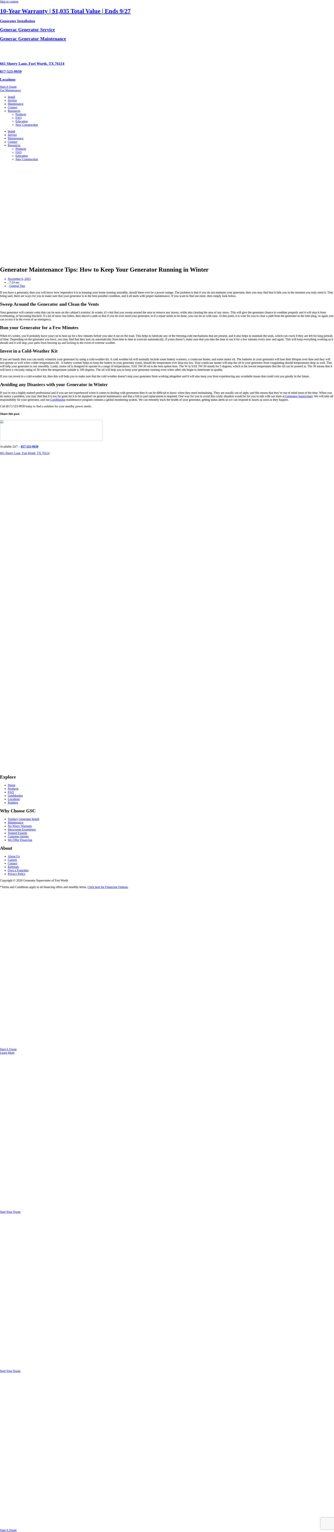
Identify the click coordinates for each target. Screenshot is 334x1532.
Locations (7, 79)
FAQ (18, 117)
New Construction (26, 124)
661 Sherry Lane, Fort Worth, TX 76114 (32, 64)
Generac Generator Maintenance (33, 38)
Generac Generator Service (27, 29)
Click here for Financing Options (108, 887)
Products (20, 114)
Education (21, 121)
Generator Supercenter (299, 396)
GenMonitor (58, 399)
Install (11, 97)
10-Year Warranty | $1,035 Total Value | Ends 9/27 (65, 11)
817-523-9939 (11, 72)
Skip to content (9, 1)
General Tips (17, 286)
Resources (14, 110)
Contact (12, 107)
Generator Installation (17, 21)
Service (12, 100)
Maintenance (15, 104)
